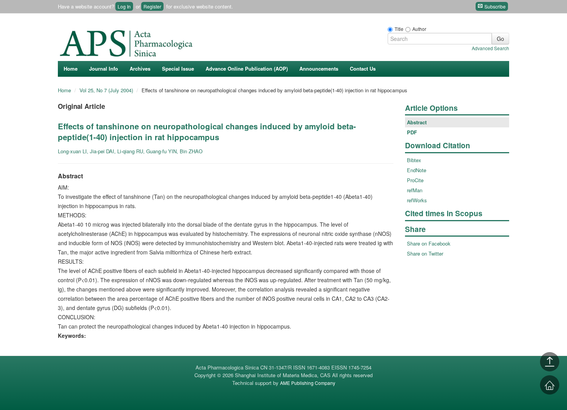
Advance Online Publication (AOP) (247, 68)
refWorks (417, 200)
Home (71, 68)
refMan (414, 190)
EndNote (416, 170)
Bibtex (414, 160)
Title (399, 28)
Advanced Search (490, 48)
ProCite (415, 180)
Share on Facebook (429, 243)
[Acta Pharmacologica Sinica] (127, 41)
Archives (140, 68)
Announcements (318, 68)
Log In (124, 6)
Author (419, 28)
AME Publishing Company (307, 383)
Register (152, 6)
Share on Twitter (425, 253)
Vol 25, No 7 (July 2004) (107, 90)
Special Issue (178, 68)
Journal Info (103, 68)
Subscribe (494, 6)
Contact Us (363, 68)
